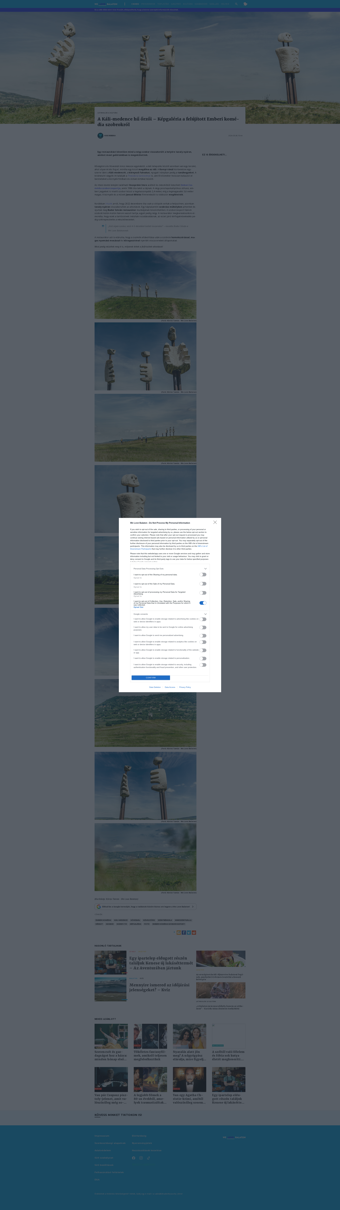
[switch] (202, 574)
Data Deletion (155, 687)
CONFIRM (151, 678)
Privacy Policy (185, 687)
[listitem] (170, 568)
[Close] (215, 523)
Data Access (170, 687)
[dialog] (170, 605)
